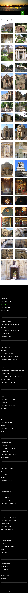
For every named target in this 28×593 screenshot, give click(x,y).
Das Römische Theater (6, 367)
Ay (1, 471)
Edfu (2, 488)
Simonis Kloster (5, 523)
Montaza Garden (5, 385)
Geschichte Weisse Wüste (8, 411)
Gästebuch (3, 578)
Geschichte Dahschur (7, 416)
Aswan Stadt (4, 511)
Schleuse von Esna (5, 500)
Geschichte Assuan (7, 514)
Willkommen (4, 290)
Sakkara (3, 344)
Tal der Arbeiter (5, 483)
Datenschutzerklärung (7, 581)
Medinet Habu (4, 465)
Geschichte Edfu (6, 491)
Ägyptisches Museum (6, 321)
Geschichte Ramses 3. (7, 468)
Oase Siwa (3, 390)
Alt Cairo (3, 304)
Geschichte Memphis (7, 428)
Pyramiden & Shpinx (6, 333)
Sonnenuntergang (5, 566)
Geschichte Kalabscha (8, 546)
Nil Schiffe (3, 572)
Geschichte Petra (6, 563)
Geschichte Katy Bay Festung (9, 382)
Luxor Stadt (4, 439)
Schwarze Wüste (5, 402)
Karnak (3, 477)
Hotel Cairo (4, 342)
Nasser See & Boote (5, 569)
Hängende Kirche (5, 310)
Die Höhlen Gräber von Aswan (8, 517)
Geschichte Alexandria (8, 353)
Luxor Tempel (4, 445)
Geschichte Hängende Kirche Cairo (11, 313)
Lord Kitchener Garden (7, 529)
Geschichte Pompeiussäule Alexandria (12, 376)
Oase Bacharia (4, 396)
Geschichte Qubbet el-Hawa (9, 520)
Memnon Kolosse (5, 457)
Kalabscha (3, 543)
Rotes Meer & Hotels (6, 575)
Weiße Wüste (4, 408)
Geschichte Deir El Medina (8, 486)
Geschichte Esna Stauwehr (9, 503)
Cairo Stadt (4, 298)
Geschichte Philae (6, 552)
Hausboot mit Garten (6, 540)
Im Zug (2, 431)
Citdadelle (3, 327)
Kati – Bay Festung (5, 379)
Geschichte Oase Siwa (7, 393)
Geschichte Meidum (7, 422)
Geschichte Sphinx (7, 339)
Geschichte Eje (6, 474)
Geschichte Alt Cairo (7, 307)
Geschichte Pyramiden (8, 336)
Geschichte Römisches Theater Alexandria (13, 370)
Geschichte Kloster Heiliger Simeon (11, 526)
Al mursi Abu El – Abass (6, 362)
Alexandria (4, 350)
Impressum (3, 584)
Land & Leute (4, 295)
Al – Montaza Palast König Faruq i (9, 356)
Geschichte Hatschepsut (8, 463)
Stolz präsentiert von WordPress (17, 591)
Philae (2, 549)
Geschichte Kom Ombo (8, 509)
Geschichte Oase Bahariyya (9, 399)
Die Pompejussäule (5, 373)
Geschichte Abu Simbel (8, 558)
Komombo (3, 506)
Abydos (3, 434)
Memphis (3, 425)
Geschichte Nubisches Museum (10, 537)
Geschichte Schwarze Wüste (9, 405)
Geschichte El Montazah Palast (10, 359)
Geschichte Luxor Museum (9, 454)
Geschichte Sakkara (7, 347)
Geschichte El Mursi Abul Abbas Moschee (12, 365)
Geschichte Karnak (7, 480)
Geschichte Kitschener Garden (10, 532)
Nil (1, 494)
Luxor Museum (4, 451)
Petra (2, 560)
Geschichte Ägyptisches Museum (10, 324)
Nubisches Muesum (5, 535)
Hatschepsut (4, 460)
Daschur (3, 414)
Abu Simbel (3, 555)
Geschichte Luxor (6, 442)
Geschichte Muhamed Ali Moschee (10, 330)
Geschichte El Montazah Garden (10, 388)
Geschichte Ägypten (6, 293)
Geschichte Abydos (7, 437)
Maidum (3, 419)
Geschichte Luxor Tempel (8, 448)
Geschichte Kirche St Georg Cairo (10, 318)
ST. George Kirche (5, 316)
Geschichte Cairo (6, 301)
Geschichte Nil (6, 497)
